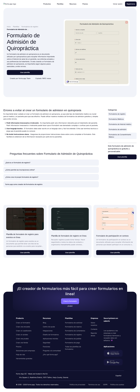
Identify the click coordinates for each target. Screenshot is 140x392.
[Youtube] (117, 326)
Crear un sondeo (22, 335)
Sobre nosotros (94, 324)
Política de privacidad (77, 385)
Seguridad (46, 343)
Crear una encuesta (23, 327)
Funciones (46, 347)
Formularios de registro (117, 114)
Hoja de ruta (20, 354)
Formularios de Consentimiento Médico (120, 136)
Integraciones (47, 331)
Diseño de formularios (51, 335)
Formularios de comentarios (75, 331)
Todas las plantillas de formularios (73, 348)
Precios (18, 347)
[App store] (114, 353)
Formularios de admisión (117, 129)
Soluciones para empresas (25, 351)
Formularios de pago (72, 343)
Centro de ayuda (49, 327)
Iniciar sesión (117, 4)
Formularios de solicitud (73, 323)
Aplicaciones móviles (50, 339)
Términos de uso (94, 385)
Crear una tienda (22, 343)
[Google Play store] (114, 362)
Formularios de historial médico (120, 124)
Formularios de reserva (73, 327)
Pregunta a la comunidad (52, 351)
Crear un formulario (23, 323)
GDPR (105, 385)
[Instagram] (109, 326)
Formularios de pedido (73, 339)
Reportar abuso (94, 334)
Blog (44, 323)
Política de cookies (117, 385)
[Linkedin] (105, 326)
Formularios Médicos (116, 119)
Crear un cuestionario (23, 331)
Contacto (94, 329)
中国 (117, 370)
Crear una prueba (22, 339)
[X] (113, 326)
